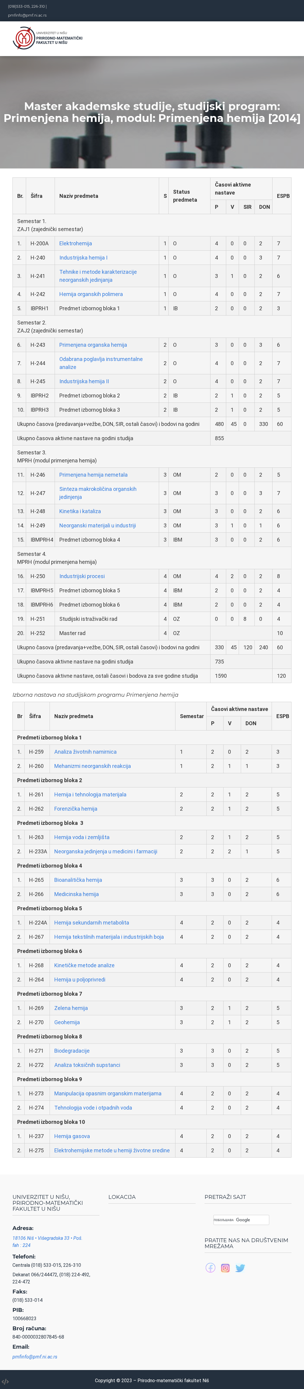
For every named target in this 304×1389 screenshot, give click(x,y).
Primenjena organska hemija (93, 345)
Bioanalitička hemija (78, 880)
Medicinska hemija (76, 894)
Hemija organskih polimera (91, 294)
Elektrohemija (75, 243)
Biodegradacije (72, 1051)
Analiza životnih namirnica (85, 752)
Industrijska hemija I (83, 257)
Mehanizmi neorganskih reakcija (92, 766)
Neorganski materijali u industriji (97, 525)
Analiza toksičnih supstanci (87, 1065)
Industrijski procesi (82, 576)
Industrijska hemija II (84, 381)
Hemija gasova (72, 1136)
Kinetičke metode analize (84, 965)
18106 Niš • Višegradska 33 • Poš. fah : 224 (47, 1241)
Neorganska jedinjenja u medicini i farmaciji (105, 851)
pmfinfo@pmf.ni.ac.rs (27, 15)
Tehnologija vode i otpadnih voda (93, 1108)
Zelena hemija (71, 1008)
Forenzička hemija (75, 809)
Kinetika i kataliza (80, 511)
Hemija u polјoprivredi (79, 979)
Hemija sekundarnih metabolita (91, 922)
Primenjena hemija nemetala (93, 475)
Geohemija (67, 1022)
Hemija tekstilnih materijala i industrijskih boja (109, 937)
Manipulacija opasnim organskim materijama (108, 1093)
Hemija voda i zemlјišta (82, 837)
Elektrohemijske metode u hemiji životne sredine (112, 1150)
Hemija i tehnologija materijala (90, 794)
